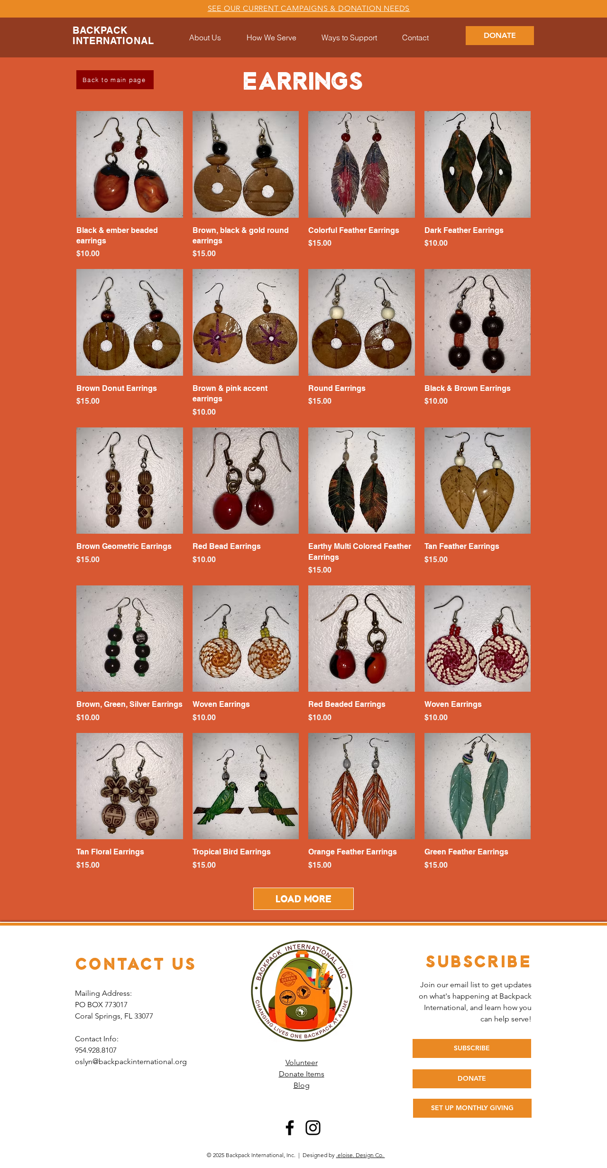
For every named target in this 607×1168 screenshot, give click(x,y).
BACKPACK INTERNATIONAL (113, 35)
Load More (303, 898)
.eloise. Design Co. (360, 1155)
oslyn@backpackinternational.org (131, 1061)
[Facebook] (290, 1128)
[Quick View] (129, 164)
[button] (349, 37)
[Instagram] (313, 1128)
